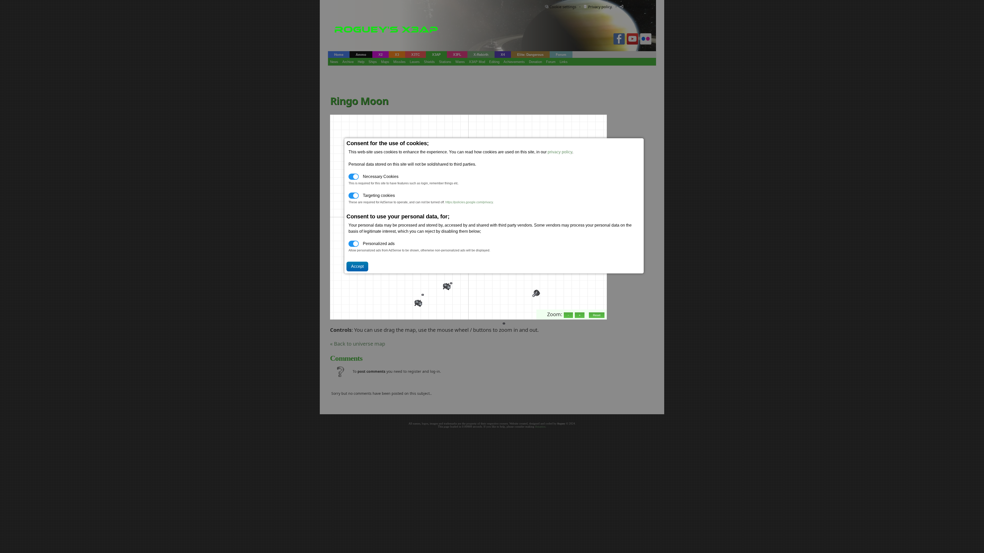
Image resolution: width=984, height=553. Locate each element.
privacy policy (560, 152)
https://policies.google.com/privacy (469, 202)
